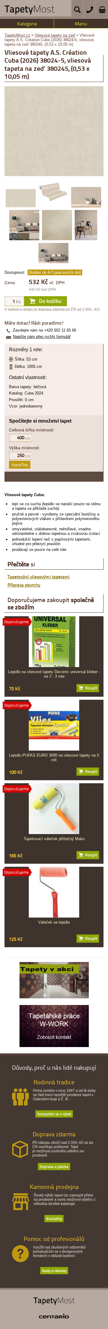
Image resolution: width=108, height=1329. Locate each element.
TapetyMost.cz (17, 35)
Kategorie (27, 23)
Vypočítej (19, 464)
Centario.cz (54, 1316)
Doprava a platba (54, 1166)
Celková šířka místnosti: (31, 429)
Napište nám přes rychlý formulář (41, 336)
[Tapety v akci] (54, 997)
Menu (81, 23)
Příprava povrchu (24, 584)
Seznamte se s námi (54, 1114)
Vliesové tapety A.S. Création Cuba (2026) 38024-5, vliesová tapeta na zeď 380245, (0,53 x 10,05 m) (49, 40)
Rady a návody (54, 1270)
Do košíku (87, 688)
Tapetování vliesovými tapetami (39, 576)
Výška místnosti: (24, 447)
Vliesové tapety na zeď (55, 35)
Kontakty (54, 1218)
